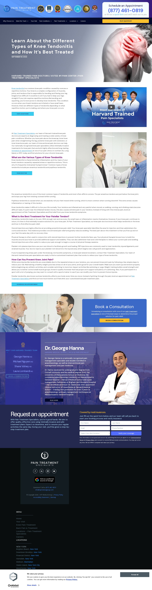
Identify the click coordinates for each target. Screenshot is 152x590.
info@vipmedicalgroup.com (44, 490)
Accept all (134, 574)
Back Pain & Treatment (26, 528)
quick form (119, 14)
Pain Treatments (59, 21)
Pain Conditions (44, 21)
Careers (83, 21)
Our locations (23, 114)
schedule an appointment (27, 284)
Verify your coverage (126, 433)
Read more (54, 400)
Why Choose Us (8, 21)
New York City (28, 565)
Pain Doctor (22, 173)
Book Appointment (126, 21)
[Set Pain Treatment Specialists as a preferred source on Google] (44, 482)
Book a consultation (114, 320)
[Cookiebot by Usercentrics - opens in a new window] (13, 586)
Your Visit (34, 21)
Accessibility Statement (41, 497)
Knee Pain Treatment (26, 525)
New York (21, 547)
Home (19, 519)
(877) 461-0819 (51, 487)
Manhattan (24, 562)
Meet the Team (21, 21)
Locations (73, 21)
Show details (32, 585)
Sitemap (53, 497)
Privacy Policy (90, 440)
